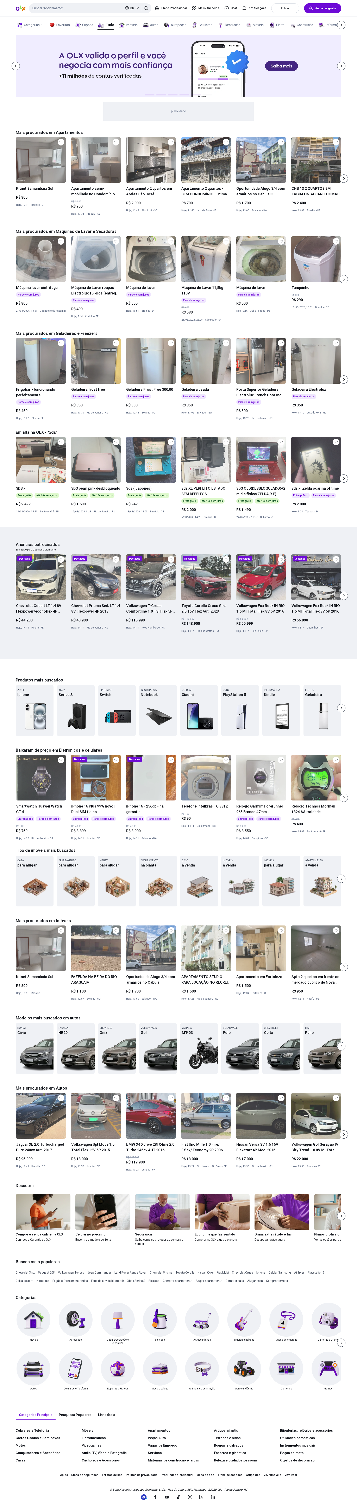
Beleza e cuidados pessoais (236, 1460)
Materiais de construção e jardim (173, 1460)
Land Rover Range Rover (130, 1272)
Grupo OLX (253, 1475)
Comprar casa (235, 1280)
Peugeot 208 (46, 1272)
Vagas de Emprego (162, 1445)
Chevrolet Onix (25, 1272)
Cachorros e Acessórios (101, 1460)
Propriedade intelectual (177, 1475)
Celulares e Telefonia (32, 1430)
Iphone (260, 1272)
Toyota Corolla (185, 1272)
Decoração (232, 25)
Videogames (91, 1445)
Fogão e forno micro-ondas (70, 1280)
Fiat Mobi (223, 1272)
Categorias (32, 25)
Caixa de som (24, 1280)
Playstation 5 (316, 1272)
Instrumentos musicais (298, 1445)
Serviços (155, 1453)
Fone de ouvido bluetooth (107, 1280)
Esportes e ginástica (230, 1453)
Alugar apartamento (209, 1280)
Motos (21, 1445)
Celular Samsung (280, 1272)
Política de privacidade (141, 1475)
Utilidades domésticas (297, 1438)
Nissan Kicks (206, 1272)
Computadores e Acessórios (38, 1453)
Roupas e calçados (228, 1445)
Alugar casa (255, 1280)
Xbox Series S (136, 1280)
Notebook (43, 1280)
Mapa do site (205, 1475)
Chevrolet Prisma (161, 1272)
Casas (20, 1460)
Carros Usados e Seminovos (38, 1438)
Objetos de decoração (297, 1460)
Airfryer (299, 1272)
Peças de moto (292, 1453)
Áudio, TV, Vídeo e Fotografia (104, 1453)
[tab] (36, 1415)
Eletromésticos (94, 1438)
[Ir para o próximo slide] (344, 178)
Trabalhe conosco (230, 1475)
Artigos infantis (226, 1430)
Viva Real (290, 1475)
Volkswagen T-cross (71, 1272)
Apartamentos (159, 1430)
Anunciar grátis (325, 8)
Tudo (110, 25)
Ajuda (64, 1475)
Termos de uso (112, 1475)
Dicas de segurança (84, 1475)
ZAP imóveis (272, 1475)
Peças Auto (157, 1438)
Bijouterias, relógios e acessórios (306, 1430)
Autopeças (178, 25)
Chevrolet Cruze (242, 1272)
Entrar (285, 8)
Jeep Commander (99, 1272)
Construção (305, 25)
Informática (334, 25)
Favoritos (63, 25)
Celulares (205, 25)
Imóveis (132, 25)
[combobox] (90, 8)
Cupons (87, 25)
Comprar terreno (277, 1280)
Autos (154, 25)
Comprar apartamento (177, 1280)
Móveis (258, 25)
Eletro (280, 25)
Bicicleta (154, 1280)
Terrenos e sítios (227, 1438)
